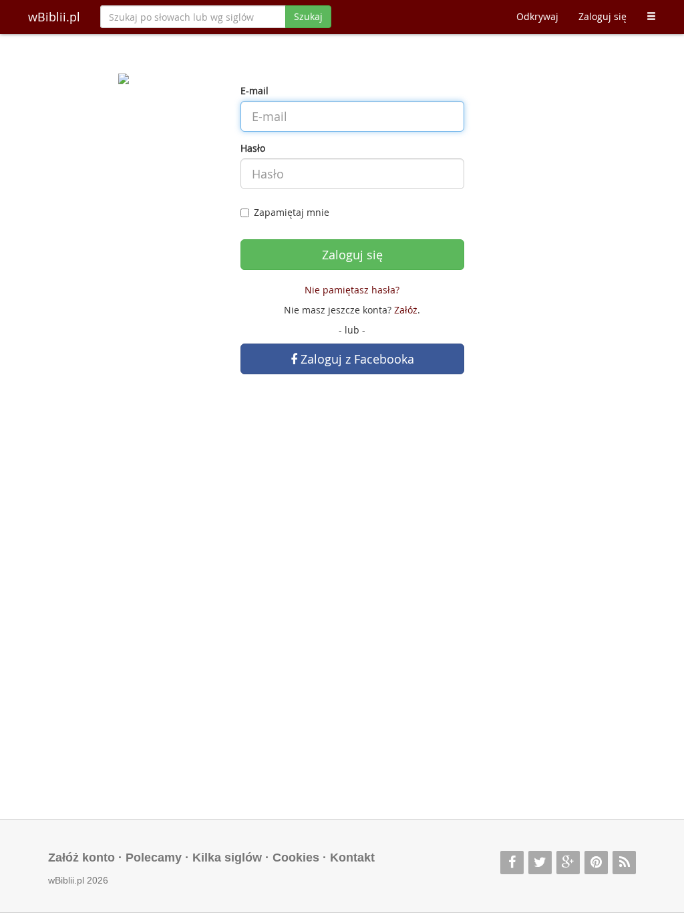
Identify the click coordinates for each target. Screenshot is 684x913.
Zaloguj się (602, 16)
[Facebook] (512, 862)
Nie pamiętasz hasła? (352, 289)
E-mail (254, 90)
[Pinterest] (596, 862)
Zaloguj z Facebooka (355, 359)
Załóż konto (81, 857)
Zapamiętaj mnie (291, 212)
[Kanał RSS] (624, 862)
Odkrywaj (537, 16)
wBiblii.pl (54, 17)
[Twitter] (540, 862)
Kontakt (352, 857)
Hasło (252, 148)
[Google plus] (568, 862)
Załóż (405, 309)
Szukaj (308, 16)
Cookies (296, 857)
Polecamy (154, 857)
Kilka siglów (227, 857)
